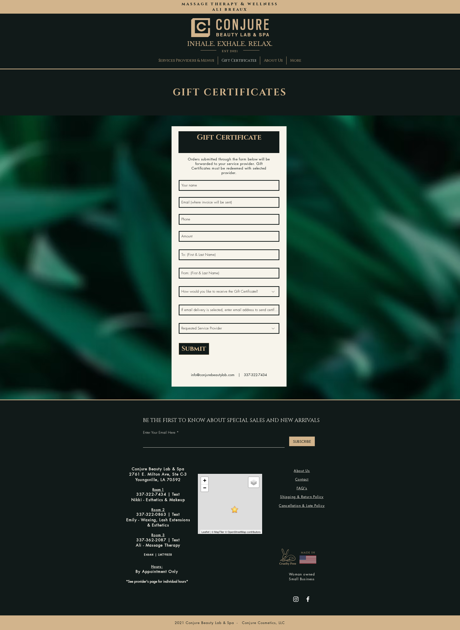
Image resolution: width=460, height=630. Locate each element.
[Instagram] (295, 599)
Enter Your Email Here (159, 432)
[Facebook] (307, 599)
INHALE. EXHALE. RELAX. (230, 44)
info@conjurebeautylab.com (213, 375)
